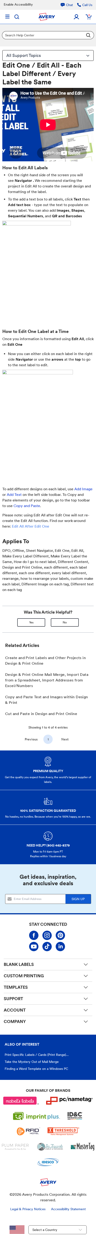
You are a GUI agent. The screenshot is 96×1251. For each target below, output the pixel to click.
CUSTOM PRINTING (24, 975)
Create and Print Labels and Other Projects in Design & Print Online (45, 661)
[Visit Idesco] (47, 1162)
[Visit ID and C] (75, 1116)
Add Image (83, 489)
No (65, 622)
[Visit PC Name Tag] (69, 1101)
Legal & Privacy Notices (27, 1209)
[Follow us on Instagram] (47, 935)
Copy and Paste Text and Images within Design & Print (46, 700)
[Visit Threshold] (63, 1131)
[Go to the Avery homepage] (46, 17)
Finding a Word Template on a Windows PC (36, 1069)
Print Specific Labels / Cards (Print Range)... (37, 1055)
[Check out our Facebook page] (33, 935)
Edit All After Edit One (30, 526)
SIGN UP (78, 899)
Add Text (14, 494)
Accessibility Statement (68, 1209)
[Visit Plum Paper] (15, 1147)
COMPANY (15, 1021)
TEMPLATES (16, 987)
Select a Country (44, 1230)
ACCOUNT (15, 1010)
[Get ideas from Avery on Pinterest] (60, 935)
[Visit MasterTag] (83, 1147)
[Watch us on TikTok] (47, 946)
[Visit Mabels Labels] (21, 1101)
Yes (31, 622)
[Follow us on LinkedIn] (60, 946)
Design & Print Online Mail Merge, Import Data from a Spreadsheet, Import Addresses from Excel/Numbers (46, 680)
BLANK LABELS (19, 964)
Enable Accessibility (18, 4)
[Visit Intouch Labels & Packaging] (50, 1147)
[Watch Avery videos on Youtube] (33, 946)
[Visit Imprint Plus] (36, 1116)
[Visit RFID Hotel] (28, 1131)
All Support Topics (23, 55)
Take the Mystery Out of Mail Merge (32, 1062)
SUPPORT (13, 998)
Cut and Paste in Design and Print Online (41, 714)
